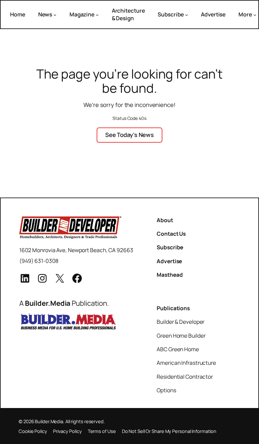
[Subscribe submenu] (186, 14)
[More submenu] (254, 14)
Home (17, 14)
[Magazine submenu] (97, 14)
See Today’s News (129, 135)
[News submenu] (55, 14)
